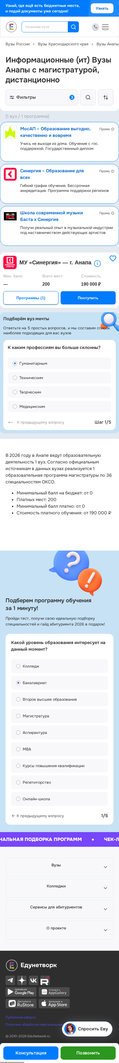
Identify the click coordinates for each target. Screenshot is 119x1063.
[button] (59, 867)
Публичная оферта (21, 1017)
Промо (104, 129)
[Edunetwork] (11, 26)
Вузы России (18, 43)
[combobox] (48, 27)
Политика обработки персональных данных (40, 1024)
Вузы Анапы (108, 43)
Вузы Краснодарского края (63, 43)
